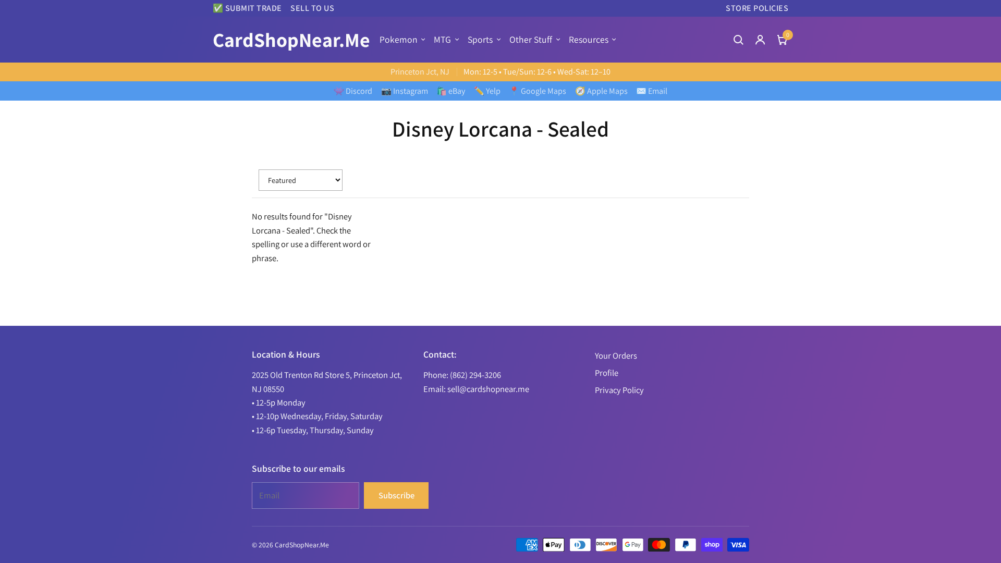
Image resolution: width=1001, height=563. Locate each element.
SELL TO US (312, 8)
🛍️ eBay (450, 90)
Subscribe (396, 495)
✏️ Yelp (487, 90)
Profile (606, 372)
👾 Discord (353, 90)
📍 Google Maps (537, 90)
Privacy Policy (619, 390)
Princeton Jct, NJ (419, 71)
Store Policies (757, 8)
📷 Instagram (404, 90)
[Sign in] (760, 39)
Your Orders (616, 355)
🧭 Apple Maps (601, 90)
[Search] (738, 39)
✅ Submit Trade (247, 8)
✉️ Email (651, 90)
